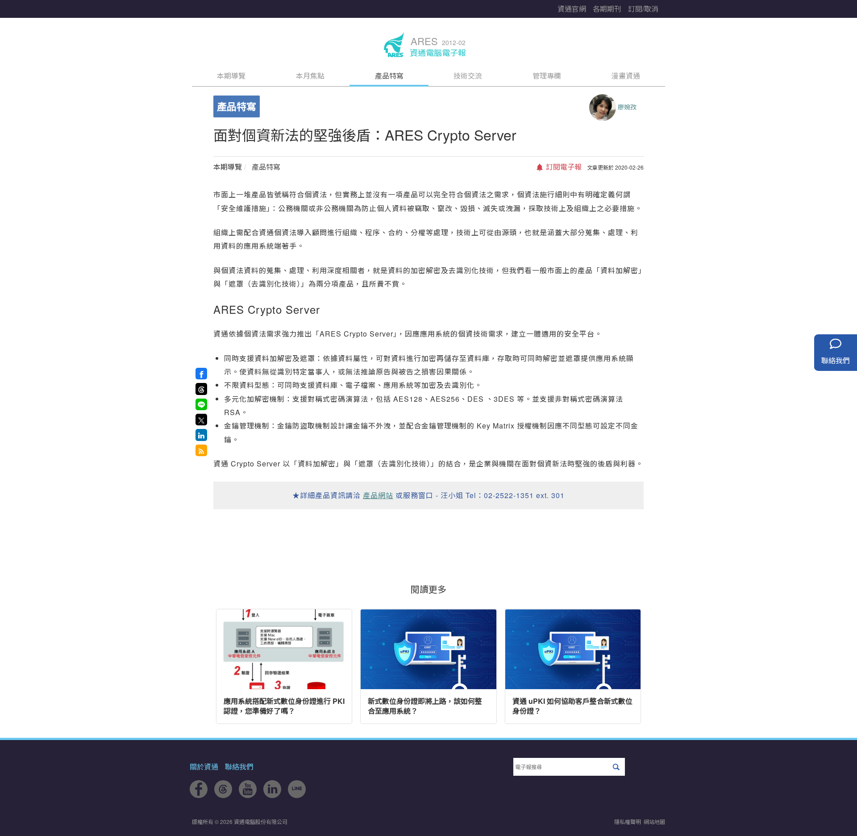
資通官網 (571, 9)
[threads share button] (201, 389)
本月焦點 (310, 76)
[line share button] (201, 404)
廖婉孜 (627, 106)
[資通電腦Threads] (223, 795)
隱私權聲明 (627, 821)
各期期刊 (607, 9)
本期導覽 (231, 76)
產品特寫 (389, 76)
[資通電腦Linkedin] (272, 795)
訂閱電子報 (563, 167)
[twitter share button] (201, 419)
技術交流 (467, 76)
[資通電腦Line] (297, 795)
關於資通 (204, 766)
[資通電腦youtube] (248, 795)
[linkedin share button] (201, 435)
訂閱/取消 (643, 9)
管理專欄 (547, 76)
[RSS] (201, 450)
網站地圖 (654, 821)
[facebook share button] (201, 373)
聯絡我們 (239, 766)
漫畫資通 (626, 76)
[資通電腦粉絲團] (199, 795)
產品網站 (378, 495)
